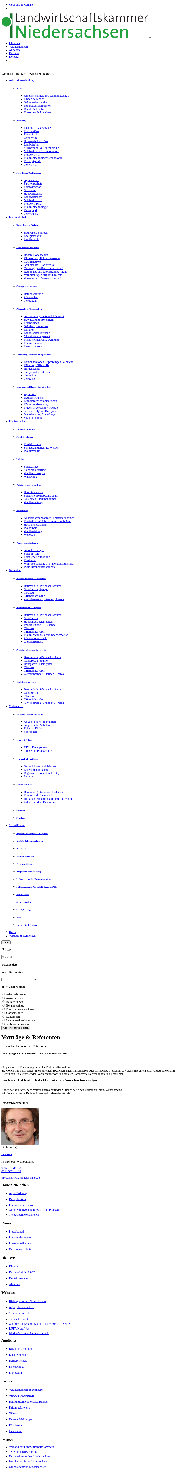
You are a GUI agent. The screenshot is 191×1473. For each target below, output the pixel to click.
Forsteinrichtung (33, 444)
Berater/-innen (14, 1001)
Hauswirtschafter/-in (36, 141)
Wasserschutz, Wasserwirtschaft (42, 278)
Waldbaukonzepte (34, 473)
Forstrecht (30, 560)
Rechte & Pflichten (35, 109)
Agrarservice (31, 180)
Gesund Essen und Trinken (40, 766)
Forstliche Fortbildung (37, 556)
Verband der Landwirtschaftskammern (31, 1446)
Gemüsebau (31, 618)
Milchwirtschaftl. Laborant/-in (41, 151)
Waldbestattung (33, 531)
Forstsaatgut (31, 466)
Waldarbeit (30, 527)
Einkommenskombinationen (40, 401)
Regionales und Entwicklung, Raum (45, 271)
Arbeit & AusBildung (21, 80)
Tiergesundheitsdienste (37, 372)
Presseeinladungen (20, 1237)
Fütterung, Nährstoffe (36, 365)
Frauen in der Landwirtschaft (41, 407)
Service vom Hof (19, 1313)
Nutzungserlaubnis (20, 1249)
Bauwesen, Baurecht (36, 232)
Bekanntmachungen (20, 1348)
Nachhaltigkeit (32, 261)
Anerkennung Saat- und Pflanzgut (44, 316)
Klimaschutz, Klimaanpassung (42, 258)
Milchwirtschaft (33, 200)
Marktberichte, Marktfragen (40, 414)
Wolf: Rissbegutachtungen (39, 566)
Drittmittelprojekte (19, 1407)
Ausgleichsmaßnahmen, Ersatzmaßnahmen (49, 517)
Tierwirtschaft (32, 213)
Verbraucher (16, 706)
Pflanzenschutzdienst (21, 1205)
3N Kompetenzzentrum (23, 1451)
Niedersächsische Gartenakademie (29, 1333)
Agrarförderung (18, 1193)
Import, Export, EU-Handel (40, 624)
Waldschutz (30, 476)
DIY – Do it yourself (36, 747)
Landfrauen (13, 1016)
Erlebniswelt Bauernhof (38, 795)
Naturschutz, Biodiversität (39, 265)
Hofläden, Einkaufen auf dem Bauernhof (48, 798)
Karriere (14, 53)
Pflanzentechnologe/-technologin (43, 157)
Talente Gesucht (18, 1319)
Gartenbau (30, 190)
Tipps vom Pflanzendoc (38, 750)
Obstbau (29, 592)
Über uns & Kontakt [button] (21, 4)
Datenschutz (16, 1366)
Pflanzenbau (31, 297)
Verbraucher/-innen (17, 1024)
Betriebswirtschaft (34, 397)
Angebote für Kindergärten (40, 721)
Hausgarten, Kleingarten (38, 621)
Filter (6, 942)
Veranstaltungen (18, 46)
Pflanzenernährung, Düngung (41, 339)
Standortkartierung (35, 469)
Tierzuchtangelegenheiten (24, 1214)
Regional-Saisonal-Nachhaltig (41, 773)
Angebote (15, 49)
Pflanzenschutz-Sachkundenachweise (46, 635)
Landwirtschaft (33, 196)
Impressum (15, 1372)
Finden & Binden (34, 99)
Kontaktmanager (19, 1278)
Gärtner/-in (30, 137)
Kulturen (29, 329)
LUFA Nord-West (19, 1328)
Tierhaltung (30, 300)
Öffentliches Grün (34, 595)
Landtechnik (31, 239)
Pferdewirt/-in (32, 154)
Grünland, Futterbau (36, 326)
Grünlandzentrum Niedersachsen (28, 1461)
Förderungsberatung (36, 404)
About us (14, 1284)
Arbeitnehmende (16, 994)
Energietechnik (33, 236)
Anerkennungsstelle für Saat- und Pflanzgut (34, 1209)
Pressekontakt (17, 1231)
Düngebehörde (17, 1199)
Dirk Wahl (6, 1154)
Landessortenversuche (37, 333)
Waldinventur (32, 451)
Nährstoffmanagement (37, 336)
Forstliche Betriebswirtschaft (40, 495)
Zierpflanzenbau (33, 641)
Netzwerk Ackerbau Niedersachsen (30, 1456)
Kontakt (13, 56)
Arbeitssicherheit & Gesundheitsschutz (46, 95)
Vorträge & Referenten (22, 935)
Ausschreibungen (34, 550)
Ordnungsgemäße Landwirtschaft (43, 268)
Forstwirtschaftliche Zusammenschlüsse (47, 521)
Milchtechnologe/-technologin (41, 147)
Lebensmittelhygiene (36, 769)
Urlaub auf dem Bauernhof (40, 802)
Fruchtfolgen (31, 322)
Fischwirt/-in (31, 131)
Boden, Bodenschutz (36, 254)
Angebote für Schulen (37, 725)
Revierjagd (30, 210)
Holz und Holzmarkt (36, 524)
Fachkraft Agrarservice (37, 127)
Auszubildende (15, 998)
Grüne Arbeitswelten (36, 102)
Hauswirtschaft (33, 193)
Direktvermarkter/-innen (20, 1009)
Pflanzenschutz (33, 343)
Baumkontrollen (33, 492)
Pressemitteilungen (20, 1243)
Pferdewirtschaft (33, 203)
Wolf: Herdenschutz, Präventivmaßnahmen (49, 563)
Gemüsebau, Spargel (36, 589)
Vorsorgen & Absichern (38, 112)
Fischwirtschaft (33, 183)
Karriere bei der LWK (22, 1272)
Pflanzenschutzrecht (35, 638)
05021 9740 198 (11, 1168)
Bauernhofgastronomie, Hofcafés (43, 792)
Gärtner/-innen (14, 1013)
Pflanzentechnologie (36, 207)
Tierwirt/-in (30, 164)
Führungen (30, 731)
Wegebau (29, 534)
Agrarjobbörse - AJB (21, 1307)
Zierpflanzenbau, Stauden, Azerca (44, 599)
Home (12, 932)
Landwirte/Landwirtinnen (21, 1020)
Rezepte (28, 776)
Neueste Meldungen (21, 1419)
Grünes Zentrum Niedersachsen (27, 1467)
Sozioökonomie (33, 417)
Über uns (14, 43)
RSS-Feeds (15, 1425)
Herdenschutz (32, 368)
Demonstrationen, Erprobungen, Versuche (48, 362)
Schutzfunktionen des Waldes (41, 447)
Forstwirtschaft (32, 186)
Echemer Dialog (33, 728)
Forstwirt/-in (31, 134)
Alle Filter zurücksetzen (16, 1027)
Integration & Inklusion (37, 105)
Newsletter (15, 1431)
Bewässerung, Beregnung (39, 319)
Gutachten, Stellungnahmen (40, 498)
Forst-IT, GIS (32, 553)
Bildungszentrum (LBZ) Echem (27, 1301)
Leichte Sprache (18, 1354)
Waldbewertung (33, 502)
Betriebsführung (33, 293)
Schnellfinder (17, 825)
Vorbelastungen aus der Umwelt (43, 275)
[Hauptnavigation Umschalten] (149, 37)
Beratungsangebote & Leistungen (28, 1401)
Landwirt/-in (31, 144)
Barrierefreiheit (18, 1360)
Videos (13, 1413)
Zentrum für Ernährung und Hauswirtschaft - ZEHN (40, 1323)
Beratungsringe (15, 1005)
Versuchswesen (33, 346)
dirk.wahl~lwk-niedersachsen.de (20, 1177)
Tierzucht (29, 378)
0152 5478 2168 (11, 1171)
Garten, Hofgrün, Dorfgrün (40, 411)
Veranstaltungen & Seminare (26, 1389)
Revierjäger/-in (32, 161)
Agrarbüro (30, 394)
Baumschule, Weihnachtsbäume (42, 585)
